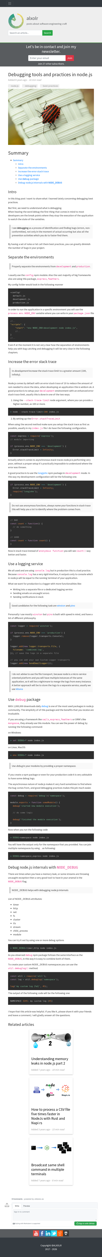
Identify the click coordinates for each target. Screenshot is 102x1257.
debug (44, 706)
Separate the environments (32, 167)
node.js (14, 85)
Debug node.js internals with (40, 182)
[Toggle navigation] (9, 3)
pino (72, 605)
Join (69, 58)
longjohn (43, 473)
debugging (30, 85)
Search (47, 32)
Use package (28, 178)
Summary (18, 160)
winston (61, 605)
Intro (20, 163)
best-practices (50, 85)
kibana (19, 688)
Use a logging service (29, 175)
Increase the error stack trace (33, 171)
